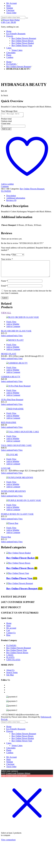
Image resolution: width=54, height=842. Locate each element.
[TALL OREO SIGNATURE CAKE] (27, 432)
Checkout (10, 764)
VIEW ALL (6, 313)
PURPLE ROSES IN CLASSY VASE (17, 514)
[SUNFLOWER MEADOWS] (27, 477)
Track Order (11, 766)
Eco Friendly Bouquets (15, 729)
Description (11, 195)
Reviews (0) (11, 200)
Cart (8, 630)
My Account (11, 757)
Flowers (9, 731)
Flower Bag (6, 537)
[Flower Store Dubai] (10, 20)
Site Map (10, 675)
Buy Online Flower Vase (16, 650)
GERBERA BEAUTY (10, 377)
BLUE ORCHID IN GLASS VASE (16, 331)
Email (4, 286)
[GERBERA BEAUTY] (27, 363)
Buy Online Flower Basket (23, 738)
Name (4, 281)
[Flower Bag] (27, 523)
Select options (7, 335)
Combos (9, 752)
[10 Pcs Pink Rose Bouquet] (27, 386)
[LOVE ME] (27, 454)
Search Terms (12, 672)
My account (11, 628)
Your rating (6, 254)
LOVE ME (5, 468)
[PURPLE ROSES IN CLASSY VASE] (27, 500)
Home (8, 62)
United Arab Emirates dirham (18, 773)
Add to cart (6, 129)
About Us (10, 670)
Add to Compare (13, 326)
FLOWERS (11, 64)
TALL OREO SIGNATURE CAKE (16, 445)
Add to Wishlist (12, 324)
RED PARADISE (8, 422)
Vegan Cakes (17, 745)
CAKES (9, 655)
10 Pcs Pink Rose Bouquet (12, 399)
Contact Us (11, 633)
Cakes (8, 743)
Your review (7, 259)
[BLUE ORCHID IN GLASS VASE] (27, 317)
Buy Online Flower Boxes (17, 652)
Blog (8, 635)
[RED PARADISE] (27, 409)
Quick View (11, 322)
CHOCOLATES (13, 660)
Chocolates (10, 748)
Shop (8, 625)
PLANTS (10, 657)
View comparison (8, 840)
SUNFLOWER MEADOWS (13, 491)
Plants (8, 750)
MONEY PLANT (8, 354)
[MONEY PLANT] (27, 340)
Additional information (15, 198)
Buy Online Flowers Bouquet (18, 66)
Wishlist (9, 762)
